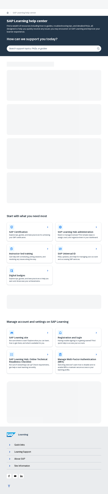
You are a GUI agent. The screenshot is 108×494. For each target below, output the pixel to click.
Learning (23, 434)
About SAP (19, 459)
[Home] (8, 13)
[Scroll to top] (9, 486)
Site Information (22, 466)
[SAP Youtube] (15, 476)
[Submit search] (98, 48)
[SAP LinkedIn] (21, 476)
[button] (78, 253)
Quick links (19, 445)
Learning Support (22, 452)
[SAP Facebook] (9, 476)
